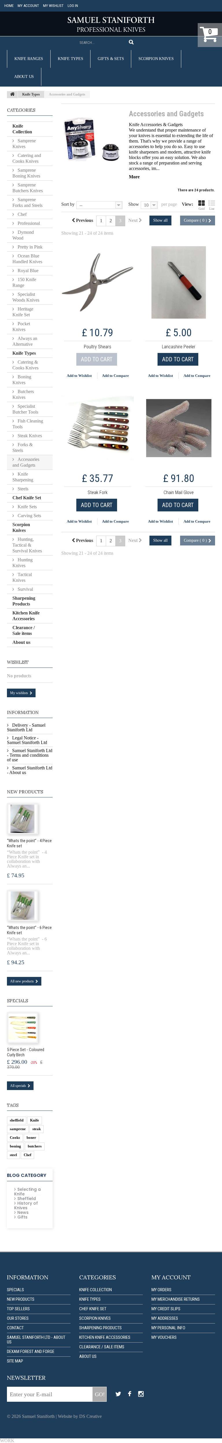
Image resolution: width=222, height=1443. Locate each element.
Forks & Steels (22, 447)
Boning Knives (21, 379)
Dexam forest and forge (30, 1351)
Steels (22, 488)
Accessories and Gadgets (25, 462)
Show (133, 204)
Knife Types (70, 59)
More (134, 176)
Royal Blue (27, 270)
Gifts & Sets (111, 59)
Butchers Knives (23, 394)
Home (9, 5)
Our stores (18, 1318)
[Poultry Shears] (97, 282)
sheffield (16, 1120)
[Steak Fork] (97, 428)
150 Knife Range (24, 282)
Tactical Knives (22, 577)
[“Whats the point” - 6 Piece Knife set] (22, 905)
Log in (73, 5)
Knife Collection (22, 129)
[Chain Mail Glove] (179, 428)
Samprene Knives (24, 143)
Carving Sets (28, 515)
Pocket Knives (21, 326)
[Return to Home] (12, 94)
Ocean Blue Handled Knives (27, 258)
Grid (202, 208)
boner (31, 1137)
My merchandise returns (175, 1299)
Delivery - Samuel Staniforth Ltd (26, 727)
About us (24, 76)
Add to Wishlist (79, 375)
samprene (18, 1129)
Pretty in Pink (29, 246)
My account (28, 5)
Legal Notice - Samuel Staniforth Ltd (27, 740)
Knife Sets (26, 506)
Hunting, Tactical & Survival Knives (27, 545)
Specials (17, 1000)
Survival (24, 589)
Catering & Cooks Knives (25, 365)
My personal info (168, 1327)
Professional (28, 223)
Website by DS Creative (80, 1416)
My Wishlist (53, 5)
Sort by (68, 204)
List (211, 208)
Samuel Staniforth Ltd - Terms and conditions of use (29, 755)
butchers (35, 1146)
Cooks (15, 1137)
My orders (161, 1289)
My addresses (164, 1318)
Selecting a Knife (27, 1191)
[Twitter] (118, 1394)
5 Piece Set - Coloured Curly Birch (25, 1052)
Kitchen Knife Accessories (26, 615)
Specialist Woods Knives (25, 297)
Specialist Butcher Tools (25, 409)
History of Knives (26, 1205)
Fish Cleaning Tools (27, 423)
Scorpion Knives (155, 59)
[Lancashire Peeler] (179, 282)
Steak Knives (29, 435)
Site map (15, 1361)
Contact (15, 1327)
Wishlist (18, 662)
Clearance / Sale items (23, 630)
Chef (21, 214)
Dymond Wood (23, 235)
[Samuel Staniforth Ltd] (111, 24)
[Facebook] (130, 1394)
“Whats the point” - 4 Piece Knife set (29, 843)
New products (25, 792)
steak (36, 1129)
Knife (34, 1120)
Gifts (22, 1217)
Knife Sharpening (22, 477)
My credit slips (165, 1308)
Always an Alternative (24, 341)
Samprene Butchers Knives (27, 187)
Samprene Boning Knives (26, 173)
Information (23, 712)
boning (15, 1146)
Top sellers (18, 1308)
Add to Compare (115, 375)
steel (13, 1155)
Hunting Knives (22, 562)
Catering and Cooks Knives (26, 158)
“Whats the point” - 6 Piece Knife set (29, 930)
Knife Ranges (28, 59)
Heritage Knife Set (22, 311)
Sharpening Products (23, 601)
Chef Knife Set (26, 497)
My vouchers (164, 1337)
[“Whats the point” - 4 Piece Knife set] (22, 818)
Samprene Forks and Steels (27, 202)
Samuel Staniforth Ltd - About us (29, 770)
